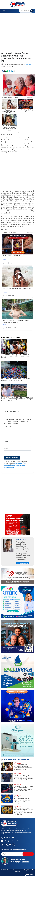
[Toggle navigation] (4, 11)
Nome (6, 441)
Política (28, 64)
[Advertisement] (17, 33)
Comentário (8, 427)
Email (6, 449)
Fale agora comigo (22, 563)
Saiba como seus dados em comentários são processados (15, 466)
